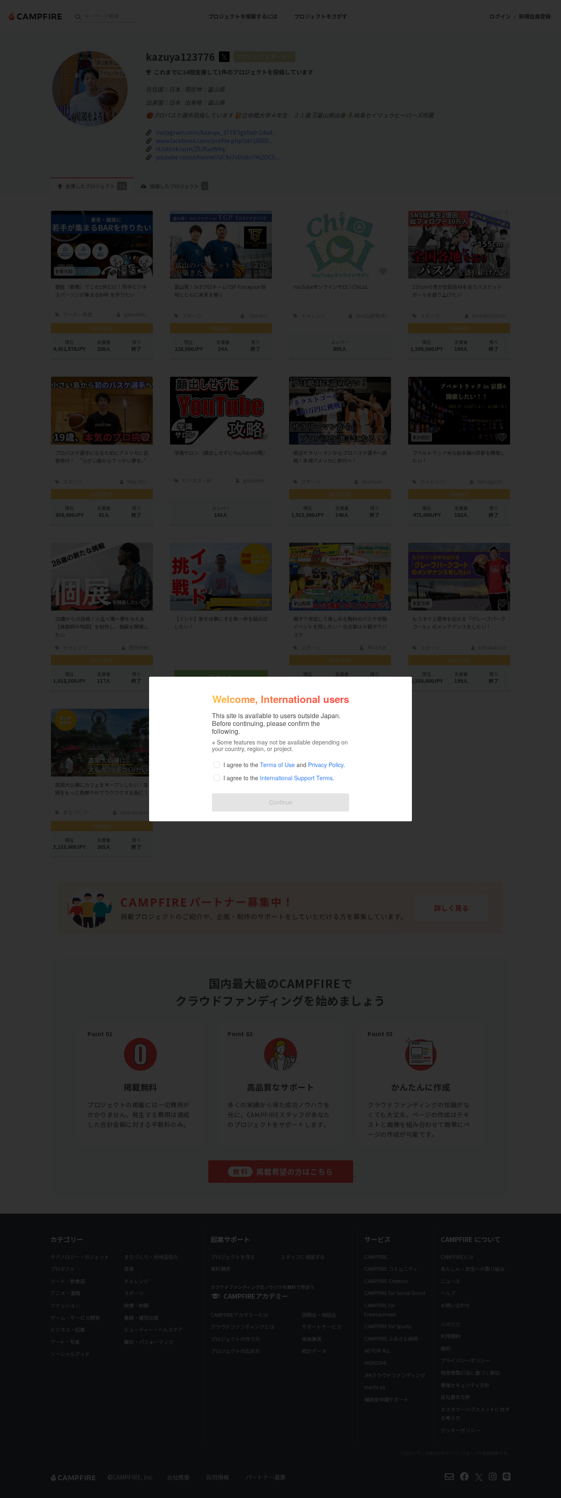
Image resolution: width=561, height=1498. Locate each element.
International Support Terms (296, 778)
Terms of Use (277, 765)
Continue (280, 802)
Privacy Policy (325, 765)
